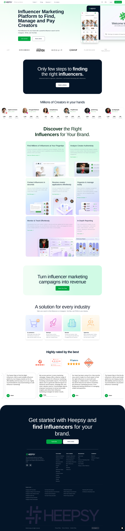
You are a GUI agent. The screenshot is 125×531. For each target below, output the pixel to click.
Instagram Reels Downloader (32, 499)
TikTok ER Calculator (68, 489)
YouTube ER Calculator (49, 489)
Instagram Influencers (70, 456)
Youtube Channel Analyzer (50, 493)
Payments (58, 477)
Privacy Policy (58, 528)
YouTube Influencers (70, 457)
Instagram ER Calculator (31, 489)
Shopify (57, 479)
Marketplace (58, 463)
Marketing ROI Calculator (87, 489)
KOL (67, 465)
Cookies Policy (73, 528)
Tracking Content (59, 473)
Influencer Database (60, 456)
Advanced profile (59, 461)
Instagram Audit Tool (30, 495)
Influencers (68, 469)
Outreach (58, 459)
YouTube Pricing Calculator (50, 495)
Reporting (58, 471)
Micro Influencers (69, 463)
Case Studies (81, 463)
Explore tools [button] (28, 487)
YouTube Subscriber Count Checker (52, 491)
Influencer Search (59, 457)
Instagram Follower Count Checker (33, 491)
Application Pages (59, 469)
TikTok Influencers (70, 459)
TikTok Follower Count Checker (70, 491)
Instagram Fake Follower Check (32, 493)
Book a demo (38, 38)
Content (57, 475)
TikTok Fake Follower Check (69, 493)
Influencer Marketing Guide (83, 459)
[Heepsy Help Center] (102, 2)
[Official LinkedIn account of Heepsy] (30, 465)
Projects (57, 465)
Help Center (80, 456)
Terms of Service (65, 528)
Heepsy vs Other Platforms (83, 465)
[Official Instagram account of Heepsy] (27, 465)
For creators (56, 2)
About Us (93, 456)
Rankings (68, 467)
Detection (58, 481)
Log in (111, 2)
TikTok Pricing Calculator (69, 495)
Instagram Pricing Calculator (31, 497)
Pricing (41, 2)
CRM (57, 467)
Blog (79, 457)
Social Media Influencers (71, 461)
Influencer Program (95, 457)
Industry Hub (80, 461)
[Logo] (8, 2)
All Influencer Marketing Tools (88, 491)
